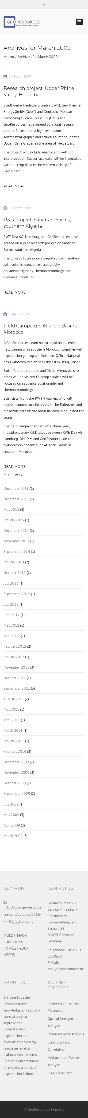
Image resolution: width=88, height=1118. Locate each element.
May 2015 (11, 509)
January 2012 (14, 656)
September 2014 (17, 551)
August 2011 (14, 698)
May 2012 (11, 625)
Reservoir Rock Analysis (66, 1034)
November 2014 (16, 541)
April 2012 (12, 635)
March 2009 (13, 835)
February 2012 (15, 646)
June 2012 (12, 614)
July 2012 (11, 604)
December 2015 (16, 499)
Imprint (58, 1109)
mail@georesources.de (66, 968)
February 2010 (15, 751)
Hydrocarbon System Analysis (64, 1061)
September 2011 (17, 688)
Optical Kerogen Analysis (60, 1022)
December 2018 (16, 488)
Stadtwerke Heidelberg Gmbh (27, 105)
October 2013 (15, 572)
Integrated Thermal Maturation (63, 1006)
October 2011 (15, 677)
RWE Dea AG (13, 236)
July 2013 (11, 583)
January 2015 (14, 520)
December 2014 (16, 530)
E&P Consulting (60, 1073)
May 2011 (11, 709)
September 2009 (17, 793)
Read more (15, 186)
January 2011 (14, 740)
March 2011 (13, 730)
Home (9, 57)
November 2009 (16, 772)
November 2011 (16, 667)
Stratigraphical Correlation (59, 1045)
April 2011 (12, 719)
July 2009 (11, 804)
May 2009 (11, 814)
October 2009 (15, 783)
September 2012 (17, 593)
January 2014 (14, 562)
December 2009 (16, 762)
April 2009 (12, 825)
